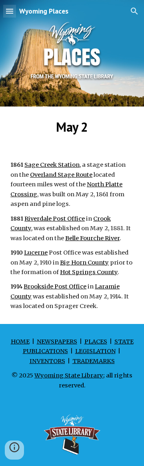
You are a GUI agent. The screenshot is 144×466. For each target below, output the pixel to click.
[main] (72, 127)
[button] (9, 11)
